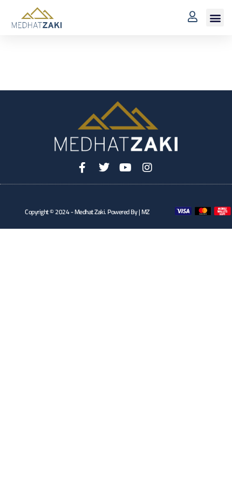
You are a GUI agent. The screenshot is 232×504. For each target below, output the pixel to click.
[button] (215, 17)
